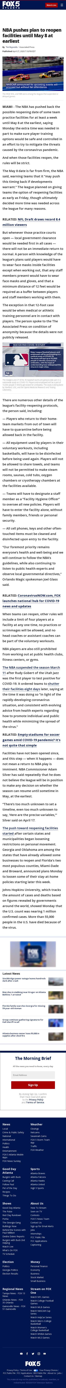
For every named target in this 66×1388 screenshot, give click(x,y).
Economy (35, 1269)
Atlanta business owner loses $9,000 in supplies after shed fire (20, 1034)
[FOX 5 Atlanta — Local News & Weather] (11, 5)
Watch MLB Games (40, 1307)
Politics (6, 1143)
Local (5, 1128)
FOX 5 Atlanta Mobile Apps (12, 1156)
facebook (27, 1353)
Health (5, 1147)
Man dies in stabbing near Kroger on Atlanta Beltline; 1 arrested (24, 993)
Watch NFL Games (40, 1297)
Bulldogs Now (9, 1226)
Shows (6, 1203)
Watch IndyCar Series (41, 1317)
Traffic (34, 1146)
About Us (37, 1203)
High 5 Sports (37, 1188)
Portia (5, 1218)
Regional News (12, 1289)
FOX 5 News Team (40, 1218)
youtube (21, 1353)
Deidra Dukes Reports (13, 1236)
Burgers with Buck (11, 1177)
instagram (38, 1353)
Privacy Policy (36, 1099)
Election (8, 1262)
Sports (35, 1169)
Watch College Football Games (42, 1302)
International (8, 1139)
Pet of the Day (9, 1188)
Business (35, 1273)
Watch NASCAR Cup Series (40, 1312)
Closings (35, 1128)
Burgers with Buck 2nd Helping (13, 1241)
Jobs (33, 1229)
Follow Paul (8, 1184)
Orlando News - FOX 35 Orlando (12, 1301)
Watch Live (51, 5)
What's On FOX (9, 1250)
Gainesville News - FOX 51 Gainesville (13, 1307)
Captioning (36, 1244)
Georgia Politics (10, 1269)
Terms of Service (35, 1102)
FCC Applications (39, 1241)
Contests (35, 1215)
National (6, 1136)
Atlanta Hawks (38, 1180)
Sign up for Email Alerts (42, 1226)
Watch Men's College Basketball (41, 1322)
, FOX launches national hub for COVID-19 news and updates (31, 600)
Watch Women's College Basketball (40, 1329)
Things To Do (9, 1195)
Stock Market (37, 1277)
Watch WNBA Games (41, 1333)
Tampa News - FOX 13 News (13, 1295)
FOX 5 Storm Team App (40, 1141)
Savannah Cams (39, 1136)
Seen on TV (36, 1211)
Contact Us (36, 1222)
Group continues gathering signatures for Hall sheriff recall (22, 1021)
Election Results (10, 1273)
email (44, 1353)
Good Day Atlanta (9, 1170)
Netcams (35, 1132)
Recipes (6, 1191)
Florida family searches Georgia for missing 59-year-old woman (23, 1007)
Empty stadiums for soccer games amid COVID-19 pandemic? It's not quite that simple (31, 739)
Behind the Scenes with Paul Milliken (14, 1231)
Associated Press (26, 47)
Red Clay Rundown (11, 1215)
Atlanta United (38, 1184)
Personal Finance (39, 1266)
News (6, 1124)
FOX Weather (37, 1149)
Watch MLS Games (40, 1337)
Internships (36, 1233)
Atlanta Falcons (38, 1177)
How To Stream (38, 1207)
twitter (33, 1353)
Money (35, 1262)
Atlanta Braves (38, 1173)
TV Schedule (8, 1253)
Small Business (38, 1281)
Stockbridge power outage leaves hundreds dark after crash (24, 979)
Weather (37, 1124)
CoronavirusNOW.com (35, 595)
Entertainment (9, 1150)
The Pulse (7, 1211)
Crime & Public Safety (13, 1132)
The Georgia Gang (11, 1222)
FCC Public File (38, 1237)
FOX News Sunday (11, 1161)
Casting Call (8, 1180)
